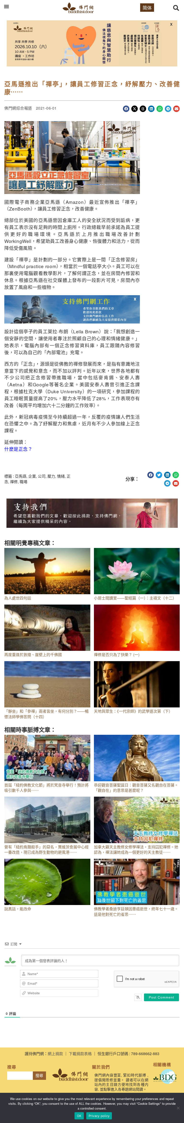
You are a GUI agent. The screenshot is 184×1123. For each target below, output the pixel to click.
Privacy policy (99, 1116)
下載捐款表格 (80, 1053)
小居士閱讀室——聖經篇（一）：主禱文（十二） (135, 598)
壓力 (51, 476)
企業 (32, 476)
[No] (178, 1107)
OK (79, 1116)
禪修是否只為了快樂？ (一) (116, 654)
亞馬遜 (20, 476)
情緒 (61, 476)
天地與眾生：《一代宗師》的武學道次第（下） (133, 711)
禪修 (14, 481)
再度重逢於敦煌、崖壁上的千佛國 (33, 654)
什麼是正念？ (18, 449)
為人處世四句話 (17, 598)
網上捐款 (55, 1053)
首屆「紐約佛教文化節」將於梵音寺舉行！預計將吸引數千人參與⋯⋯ (46, 787)
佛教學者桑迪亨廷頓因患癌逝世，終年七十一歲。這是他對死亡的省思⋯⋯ (136, 911)
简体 (147, 7)
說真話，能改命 (17, 908)
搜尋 (39, 1075)
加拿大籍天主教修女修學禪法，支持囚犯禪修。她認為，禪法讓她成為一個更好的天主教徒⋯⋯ (136, 849)
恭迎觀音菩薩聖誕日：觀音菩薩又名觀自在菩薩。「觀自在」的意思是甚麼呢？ (136, 787)
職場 (23, 481)
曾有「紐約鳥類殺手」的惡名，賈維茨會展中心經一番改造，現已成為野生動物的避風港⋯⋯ (46, 849)
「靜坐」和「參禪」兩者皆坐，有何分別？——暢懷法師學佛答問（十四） (46, 713)
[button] (6, 6)
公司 (42, 476)
